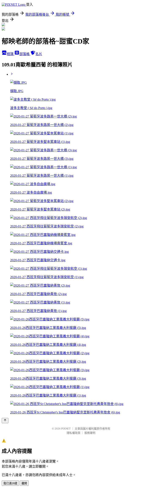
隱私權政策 (73, 432)
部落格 (24, 54)
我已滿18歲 (10, 483)
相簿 (10, 54)
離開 (24, 483)
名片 (38, 54)
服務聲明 (89, 432)
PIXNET (66, 428)
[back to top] (5, 420)
